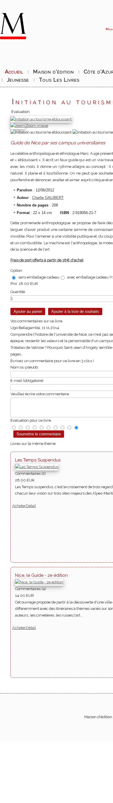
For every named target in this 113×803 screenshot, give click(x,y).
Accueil (14, 72)
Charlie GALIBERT (48, 197)
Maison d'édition (53, 72)
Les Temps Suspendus (38, 460)
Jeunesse (18, 80)
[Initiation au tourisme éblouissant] (41, 132)
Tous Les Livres (59, 80)
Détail (31, 506)
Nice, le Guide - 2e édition (41, 575)
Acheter (19, 506)
